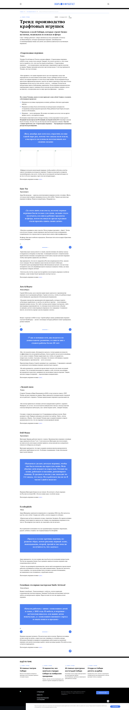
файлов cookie (53, 707)
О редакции (40, 692)
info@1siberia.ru (64, 694)
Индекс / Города (26, 17)
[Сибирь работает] (64, 4)
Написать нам (102, 692)
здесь (40, 179)
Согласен (115, 706)
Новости (39, 695)
